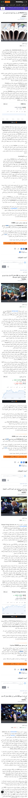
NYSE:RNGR (23, 526)
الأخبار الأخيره (24, 5)
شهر (19, 111)
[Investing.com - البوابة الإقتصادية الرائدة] (20, 2)
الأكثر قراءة (18, 5)
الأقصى (8, 111)
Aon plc (13, 735)
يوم (24, 111)
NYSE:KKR (13, 732)
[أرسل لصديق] (15, 249)
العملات (7, 5)
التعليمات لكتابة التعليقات (23, 270)
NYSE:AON (15, 311)
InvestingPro (14, 208)
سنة (14, 111)
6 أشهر (17, 111)
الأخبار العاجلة (12, 5)
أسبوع (22, 111)
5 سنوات (11, 111)
